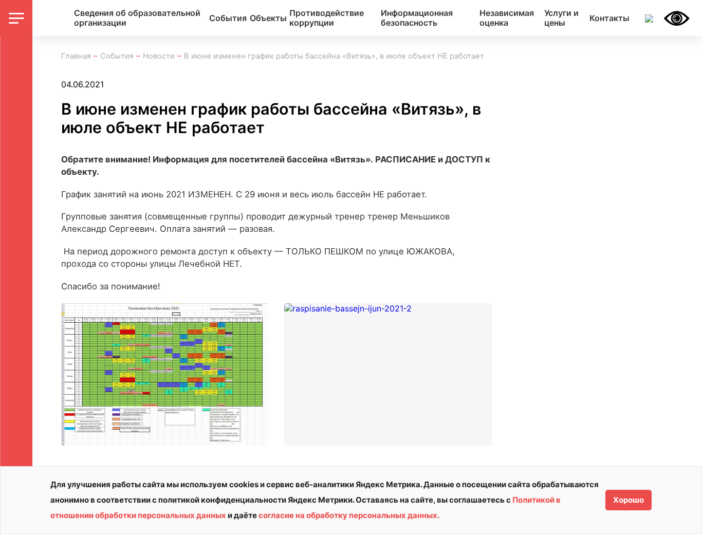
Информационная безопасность (417, 18)
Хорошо (628, 500)
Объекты (268, 18)
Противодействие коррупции (326, 18)
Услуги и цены (561, 18)
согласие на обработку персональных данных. (348, 515)
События (228, 18)
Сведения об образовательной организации (137, 18)
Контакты (609, 18)
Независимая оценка (506, 18)
